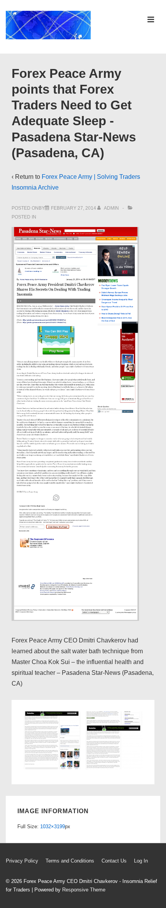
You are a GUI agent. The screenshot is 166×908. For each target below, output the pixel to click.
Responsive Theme (83, 890)
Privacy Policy (22, 861)
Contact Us (114, 861)
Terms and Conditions (70, 861)
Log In (141, 861)
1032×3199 (52, 826)
